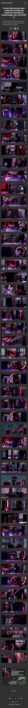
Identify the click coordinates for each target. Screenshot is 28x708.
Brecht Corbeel (6, 3)
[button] (14, 691)
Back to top (14, 702)
